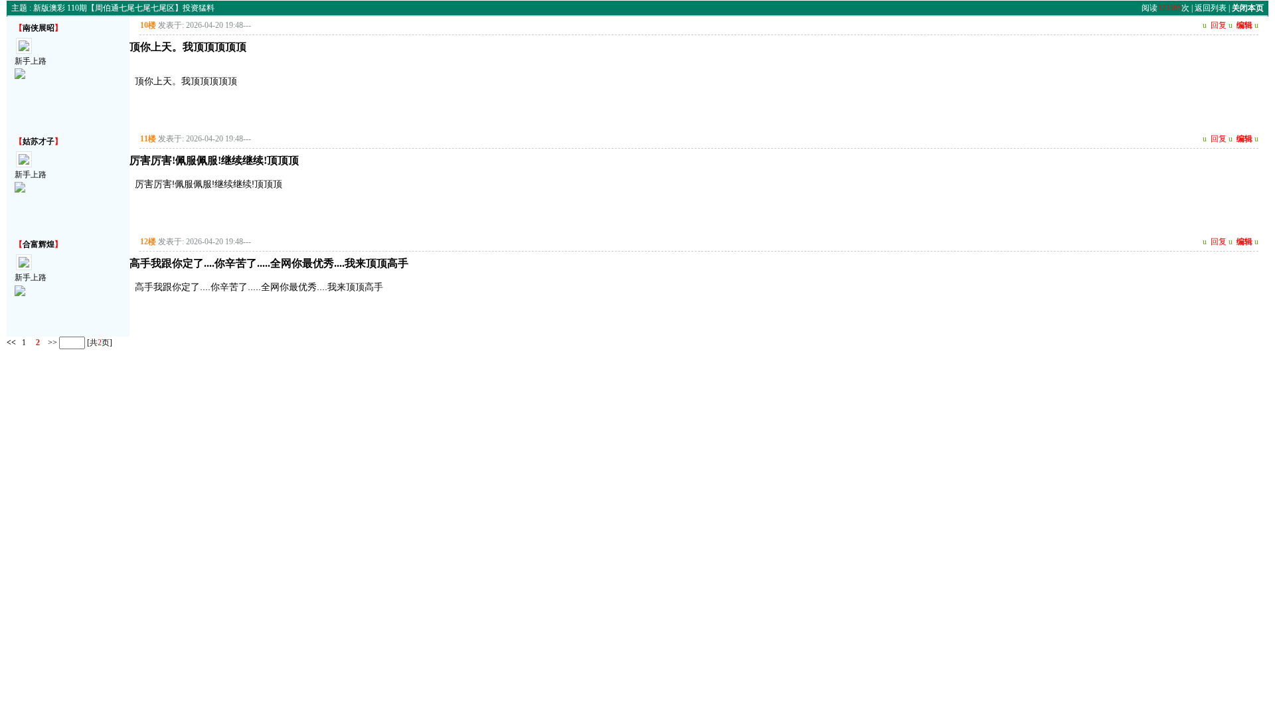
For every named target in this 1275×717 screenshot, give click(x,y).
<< (11, 342)
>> (51, 342)
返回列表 (1211, 8)
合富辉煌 (38, 244)
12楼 (148, 241)
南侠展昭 (38, 28)
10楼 (148, 25)
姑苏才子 (38, 141)
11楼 (148, 138)
